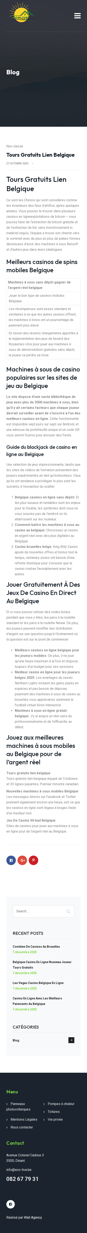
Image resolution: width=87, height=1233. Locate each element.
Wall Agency (33, 1217)
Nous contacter (22, 1127)
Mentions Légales (24, 1119)
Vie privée (55, 1119)
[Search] (69, 911)
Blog (16, 1040)
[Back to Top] (78, 1226)
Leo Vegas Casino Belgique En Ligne (38, 983)
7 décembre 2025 (25, 952)
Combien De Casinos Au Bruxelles (36, 946)
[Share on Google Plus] (22, 860)
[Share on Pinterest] (33, 860)
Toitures (54, 1112)
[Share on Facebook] (11, 860)
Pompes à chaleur (61, 1104)
